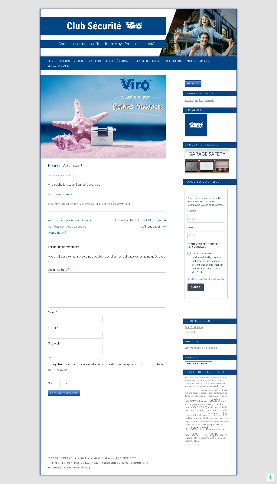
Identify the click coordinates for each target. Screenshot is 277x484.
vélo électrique (214, 437)
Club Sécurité (95, 26)
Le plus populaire (58, 66)
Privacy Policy (54, 467)
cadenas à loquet (217, 396)
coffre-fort (195, 400)
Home (51, 61)
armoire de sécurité (198, 383)
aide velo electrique (217, 378)
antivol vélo (205, 381)
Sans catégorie (86, 204)
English (199, 100)
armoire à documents (218, 383)
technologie (205, 434)
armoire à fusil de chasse (196, 386)
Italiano (189, 100)
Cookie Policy (68, 467)
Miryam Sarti (123, 203)
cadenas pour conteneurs (212, 393)
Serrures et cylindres (87, 61)
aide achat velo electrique (196, 378)
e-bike (188, 404)
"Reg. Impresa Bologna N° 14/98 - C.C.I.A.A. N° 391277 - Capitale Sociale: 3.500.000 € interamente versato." (99, 462)
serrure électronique (200, 424)
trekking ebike (199, 438)
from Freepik (64, 194)
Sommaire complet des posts (201, 347)
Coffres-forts (173, 61)
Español (209, 100)
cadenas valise (201, 396)
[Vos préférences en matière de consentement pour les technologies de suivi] (270, 477)
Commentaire (58, 269)
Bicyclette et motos (148, 61)
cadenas (191, 389)
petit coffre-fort (219, 410)
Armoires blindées (198, 61)
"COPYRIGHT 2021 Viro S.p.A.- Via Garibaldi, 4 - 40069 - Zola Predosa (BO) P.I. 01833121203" (92, 458)
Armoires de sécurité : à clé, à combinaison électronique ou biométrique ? (69, 226)
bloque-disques (216, 386)
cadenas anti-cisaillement (211, 390)
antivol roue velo (192, 381)
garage (195, 404)
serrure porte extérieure (201, 421)
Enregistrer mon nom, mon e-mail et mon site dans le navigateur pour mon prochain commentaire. (105, 367)
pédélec (189, 418)
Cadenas (64, 61)
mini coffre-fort (192, 410)
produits (217, 414)
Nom (52, 312)
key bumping (200, 407)
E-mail (53, 328)
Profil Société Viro (194, 327)
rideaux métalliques (203, 418)
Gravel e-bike (205, 404)
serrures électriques (118, 61)
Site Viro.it (190, 332)
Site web (54, 343)
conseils (210, 400)
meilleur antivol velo (217, 407)
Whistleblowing (82, 467)
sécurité (200, 428)
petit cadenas (205, 410)
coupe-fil (224, 401)
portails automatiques (196, 415)
